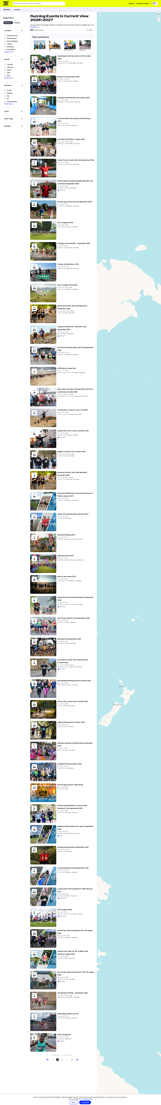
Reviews (7, 126)
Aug (34, 140)
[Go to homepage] (6, 3)
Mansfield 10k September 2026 (69, 639)
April (8, 73)
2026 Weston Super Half (66, 368)
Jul (34, 557)
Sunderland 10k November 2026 (69, 764)
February (10, 67)
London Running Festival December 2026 (72, 868)
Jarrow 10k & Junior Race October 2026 (72, 701)
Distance (7, 85)
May (8, 75)
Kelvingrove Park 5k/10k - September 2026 (73, 243)
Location (7, 30)
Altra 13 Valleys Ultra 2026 (67, 285)
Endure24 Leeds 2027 (65, 556)
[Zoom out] (158, 20)
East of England (12, 41)
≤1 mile (9, 90)
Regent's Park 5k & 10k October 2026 (71, 452)
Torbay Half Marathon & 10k (68, 264)
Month (6, 59)
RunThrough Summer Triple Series (70, 785)
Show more (8, 52)
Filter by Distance (40, 37)
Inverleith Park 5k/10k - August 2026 (71, 139)
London (9, 44)
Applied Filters (8, 18)
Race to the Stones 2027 (66, 576)
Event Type (8, 119)
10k (8, 96)
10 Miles (9, 93)
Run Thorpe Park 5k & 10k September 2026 (73, 618)
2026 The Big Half (64, 1035)
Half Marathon (12, 102)
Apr (34, 911)
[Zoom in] (158, 18)
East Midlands (12, 38)
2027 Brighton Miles (64, 910)
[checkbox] (5, 35)
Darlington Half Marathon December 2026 (73, 98)
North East (10, 47)
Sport (6, 111)
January (10, 64)
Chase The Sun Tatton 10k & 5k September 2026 (75, 160)
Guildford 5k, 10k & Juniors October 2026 (73, 431)
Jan (34, 494)
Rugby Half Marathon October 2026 (71, 722)
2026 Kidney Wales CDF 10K (67, 1014)
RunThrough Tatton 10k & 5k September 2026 (74, 202)
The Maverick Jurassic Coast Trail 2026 (72, 410)
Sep (34, 161)
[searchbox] (38, 3)
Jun (34, 536)
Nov (34, 78)
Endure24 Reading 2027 (66, 535)
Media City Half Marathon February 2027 (73, 514)
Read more (34, 27)
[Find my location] (158, 14)
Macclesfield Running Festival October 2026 (74, 681)
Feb (34, 120)
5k (8, 99)
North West (11, 49)
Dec (34, 99)
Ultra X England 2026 (65, 223)
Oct (34, 57)
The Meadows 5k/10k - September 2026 (72, 993)
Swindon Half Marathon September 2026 (72, 847)
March (9, 70)
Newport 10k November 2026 (68, 77)
